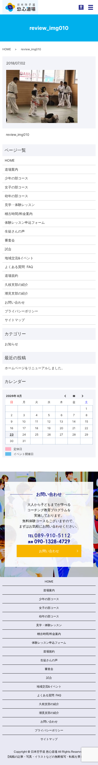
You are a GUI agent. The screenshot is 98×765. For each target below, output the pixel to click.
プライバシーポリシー (21, 311)
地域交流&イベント (19, 258)
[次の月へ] (86, 396)
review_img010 (17, 134)
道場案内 (11, 169)
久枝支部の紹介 (16, 284)
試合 (8, 249)
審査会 (10, 240)
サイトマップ (15, 320)
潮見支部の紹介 (16, 293)
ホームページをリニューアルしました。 (35, 368)
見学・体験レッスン (20, 205)
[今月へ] (74, 396)
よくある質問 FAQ (19, 267)
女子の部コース (16, 187)
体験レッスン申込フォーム (25, 222)
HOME (6, 49)
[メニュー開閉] (90, 7)
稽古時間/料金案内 (19, 214)
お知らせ (11, 344)
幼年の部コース (16, 196)
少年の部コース (16, 178)
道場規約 (11, 275)
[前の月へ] (61, 396)
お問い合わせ (15, 302)
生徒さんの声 (15, 231)
